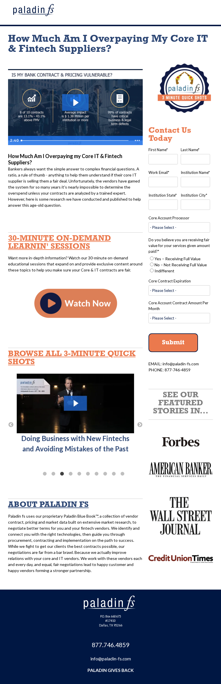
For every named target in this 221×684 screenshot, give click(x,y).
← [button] (11, 425)
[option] (75, 421)
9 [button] (114, 474)
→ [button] (140, 425)
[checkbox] (179, 265)
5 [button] (79, 474)
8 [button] (105, 474)
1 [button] (44, 474)
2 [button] (53, 474)
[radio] (179, 259)
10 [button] (122, 474)
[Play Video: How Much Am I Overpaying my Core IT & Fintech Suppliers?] (75, 102)
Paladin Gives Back (110, 670)
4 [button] (70, 474)
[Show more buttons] (137, 140)
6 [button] (88, 474)
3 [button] (62, 474)
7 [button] (96, 474)
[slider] (75, 140)
